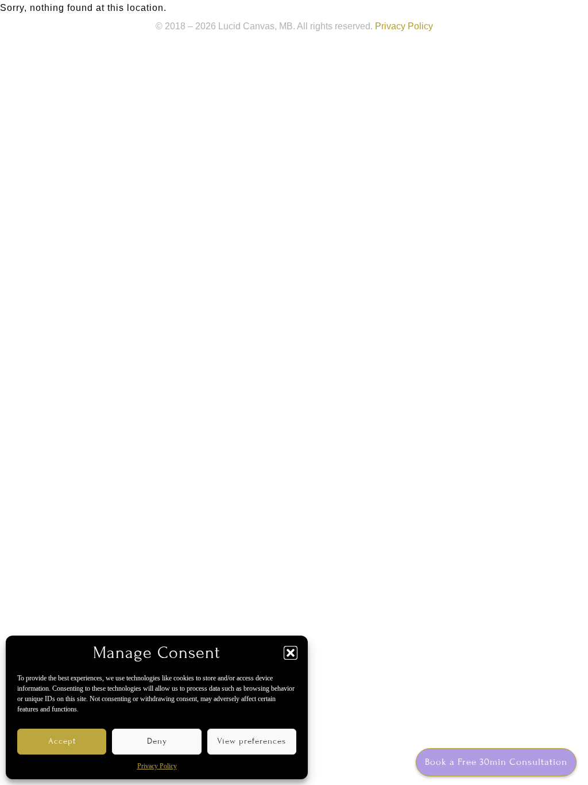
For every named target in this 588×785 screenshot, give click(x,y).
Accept (62, 741)
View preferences (251, 741)
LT (536, 14)
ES (553, 14)
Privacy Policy (157, 766)
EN (518, 14)
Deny (157, 741)
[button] (290, 653)
